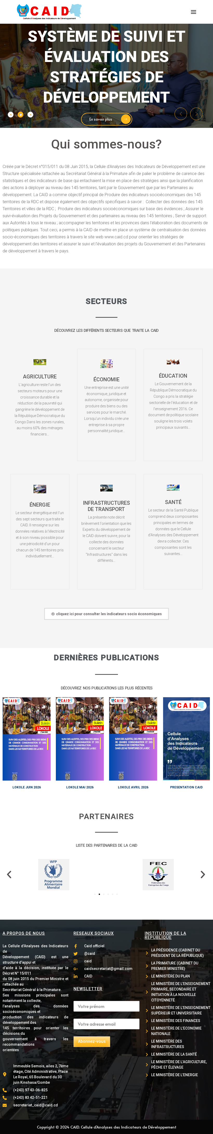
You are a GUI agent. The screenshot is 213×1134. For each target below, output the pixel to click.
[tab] (11, 114)
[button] (181, 114)
